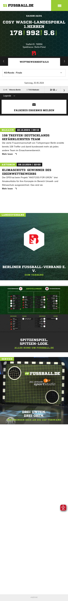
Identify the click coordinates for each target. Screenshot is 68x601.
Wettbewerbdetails (34, 62)
